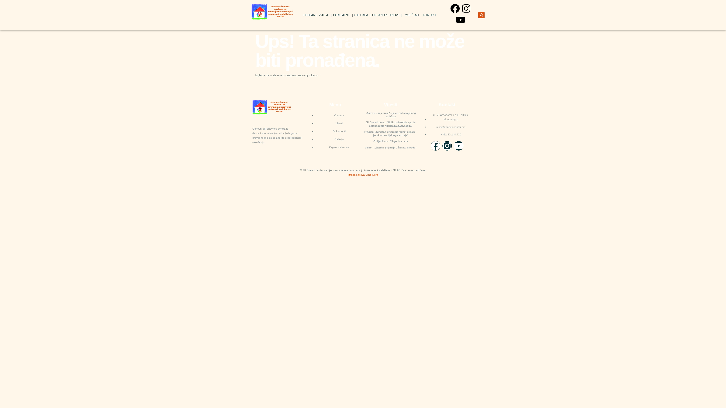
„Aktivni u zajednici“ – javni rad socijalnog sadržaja (390, 114)
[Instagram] (466, 8)
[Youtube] (460, 20)
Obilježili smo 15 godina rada (390, 141)
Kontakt (429, 15)
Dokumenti (341, 15)
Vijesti (324, 15)
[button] (481, 15)
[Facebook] (455, 8)
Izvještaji (411, 15)
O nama (309, 15)
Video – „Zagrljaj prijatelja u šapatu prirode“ (391, 147)
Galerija (361, 15)
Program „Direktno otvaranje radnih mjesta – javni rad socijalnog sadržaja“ (390, 133)
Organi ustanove (386, 15)
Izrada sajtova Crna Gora (363, 174)
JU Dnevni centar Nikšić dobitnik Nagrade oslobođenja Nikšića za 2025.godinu (391, 124)
